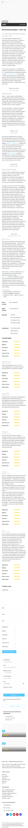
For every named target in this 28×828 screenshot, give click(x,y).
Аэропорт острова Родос (7, 791)
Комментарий (5, 589)
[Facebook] (7, 814)
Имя (3, 607)
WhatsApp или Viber (7, 670)
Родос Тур (4, 774)
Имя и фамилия (6, 659)
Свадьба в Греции (6, 779)
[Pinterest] (17, 814)
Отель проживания (7, 676)
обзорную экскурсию (11, 74)
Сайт (3, 620)
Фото (5, 21)
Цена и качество (5, 642)
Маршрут (4, 630)
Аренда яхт (4, 781)
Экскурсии (4, 778)
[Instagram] (20, 814)
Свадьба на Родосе (11, 153)
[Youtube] (14, 814)
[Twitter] (10, 814)
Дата (4, 681)
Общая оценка (5, 646)
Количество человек (7, 687)
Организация (4, 634)
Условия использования (7, 796)
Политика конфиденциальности (9, 793)
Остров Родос (5, 776)
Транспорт (4, 638)
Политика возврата (6, 794)
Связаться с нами (6, 798)
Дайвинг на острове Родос (12, 143)
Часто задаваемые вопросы (8, 789)
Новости (4, 783)
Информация (4, 626)
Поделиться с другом (15, 706)
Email (3, 614)
